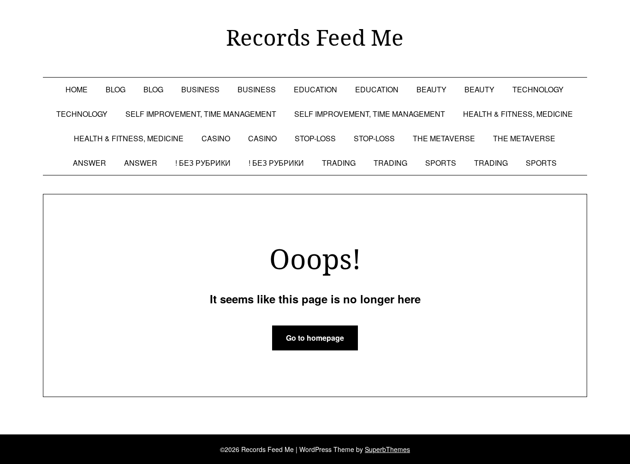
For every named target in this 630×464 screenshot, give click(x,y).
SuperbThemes (387, 449)
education (315, 89)
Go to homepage (315, 337)
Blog (115, 89)
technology (538, 89)
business (200, 89)
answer (89, 162)
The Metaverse (444, 138)
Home (76, 89)
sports (440, 162)
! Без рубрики (203, 162)
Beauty (431, 89)
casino (216, 138)
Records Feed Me (315, 37)
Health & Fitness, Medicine (518, 113)
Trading (339, 162)
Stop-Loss (315, 138)
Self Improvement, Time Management (200, 113)
